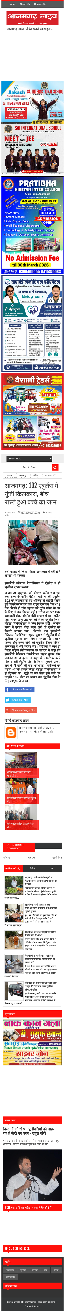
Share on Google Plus (23, 710)
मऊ (45, 1270)
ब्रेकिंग (7, 515)
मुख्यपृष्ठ (31, 857)
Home (12, 4)
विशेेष (56, 1270)
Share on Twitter (20, 699)
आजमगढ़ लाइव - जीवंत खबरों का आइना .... (41, 1302)
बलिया (35, 1270)
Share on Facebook (22, 689)
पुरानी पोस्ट (57, 857)
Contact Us (40, 4)
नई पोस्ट (6, 857)
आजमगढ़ (49, 512)
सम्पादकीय (10, 1277)
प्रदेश (23, 1270)
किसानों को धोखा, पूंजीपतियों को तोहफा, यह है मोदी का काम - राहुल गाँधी (30, 1131)
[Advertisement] (35, 55)
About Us (25, 4)
